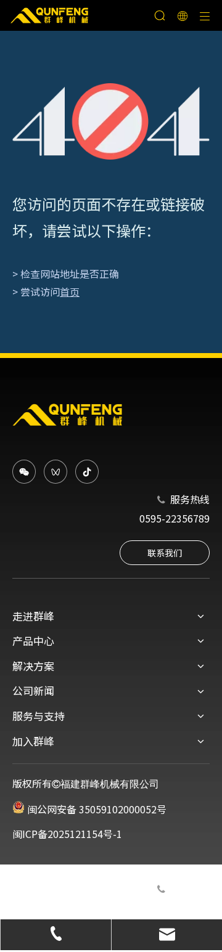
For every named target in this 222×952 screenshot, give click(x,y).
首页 (70, 291)
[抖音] (87, 472)
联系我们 (164, 553)
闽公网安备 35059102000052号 (95, 809)
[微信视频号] (55, 472)
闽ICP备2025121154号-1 (67, 833)
